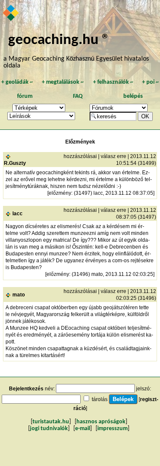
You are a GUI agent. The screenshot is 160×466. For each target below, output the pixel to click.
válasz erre (113, 156)
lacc (17, 214)
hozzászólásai (80, 156)
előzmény (60, 193)
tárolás (100, 399)
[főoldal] (11, 14)
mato (18, 295)
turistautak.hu (50, 422)
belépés (133, 96)
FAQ (78, 96)
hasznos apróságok (100, 422)
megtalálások (62, 82)
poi (150, 82)
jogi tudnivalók (49, 428)
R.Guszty (15, 163)
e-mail (82, 428)
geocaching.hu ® (59, 40)
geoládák (17, 82)
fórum (24, 96)
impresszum (112, 428)
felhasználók (113, 82)
